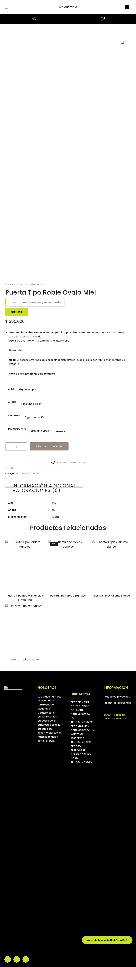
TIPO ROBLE (37, 284)
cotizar (16, 312)
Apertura (14, 415)
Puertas (22, 284)
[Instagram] (16, 959)
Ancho (12, 402)
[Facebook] (7, 959)
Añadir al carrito (49, 446)
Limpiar (60, 431)
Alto (11, 389)
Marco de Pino (17, 428)
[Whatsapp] (25, 959)
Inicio (9, 284)
